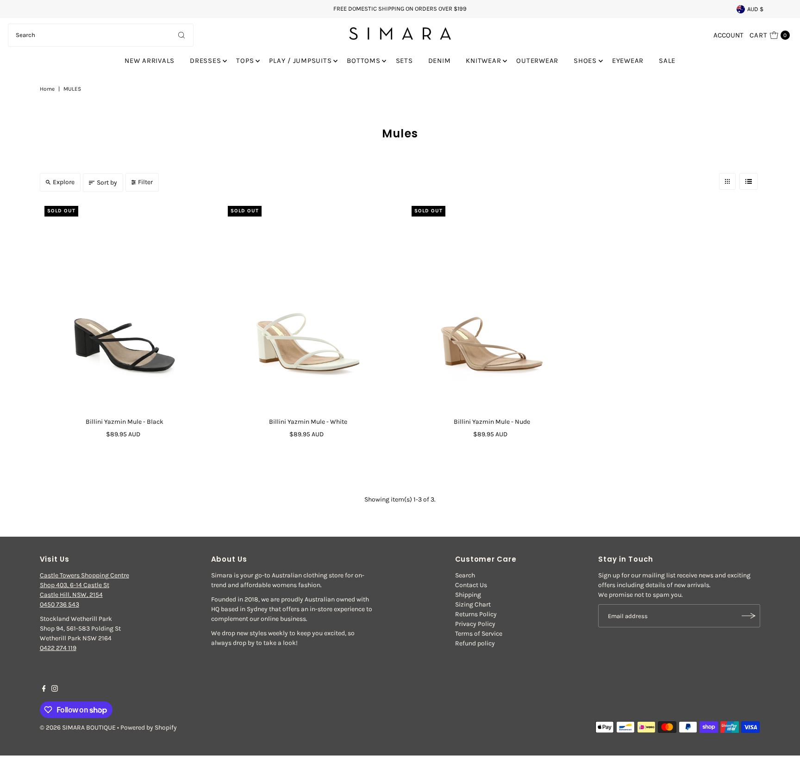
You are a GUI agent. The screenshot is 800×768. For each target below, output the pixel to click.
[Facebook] (44, 690)
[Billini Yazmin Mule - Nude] (492, 307)
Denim (439, 60)
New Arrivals (150, 60)
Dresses (205, 60)
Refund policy (475, 643)
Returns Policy (476, 614)
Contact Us (471, 585)
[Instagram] (54, 690)
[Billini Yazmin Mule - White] (308, 307)
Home (47, 89)
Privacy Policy (475, 624)
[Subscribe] (748, 615)
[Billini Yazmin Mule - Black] (125, 307)
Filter (145, 182)
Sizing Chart (473, 604)
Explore (64, 182)
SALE (667, 60)
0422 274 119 (58, 648)
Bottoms (363, 60)
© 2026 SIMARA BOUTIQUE (78, 727)
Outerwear (537, 60)
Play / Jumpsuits (300, 60)
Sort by (107, 182)
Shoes (585, 60)
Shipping (468, 595)
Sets (404, 60)
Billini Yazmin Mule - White (308, 422)
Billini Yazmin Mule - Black (124, 422)
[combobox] (101, 35)
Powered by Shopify (148, 727)
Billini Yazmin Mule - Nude (492, 422)
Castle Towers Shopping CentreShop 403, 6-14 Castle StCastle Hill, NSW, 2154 (84, 585)
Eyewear (628, 60)
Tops (245, 60)
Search (465, 575)
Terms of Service (478, 634)
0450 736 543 (59, 604)
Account (728, 35)
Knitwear (483, 60)
